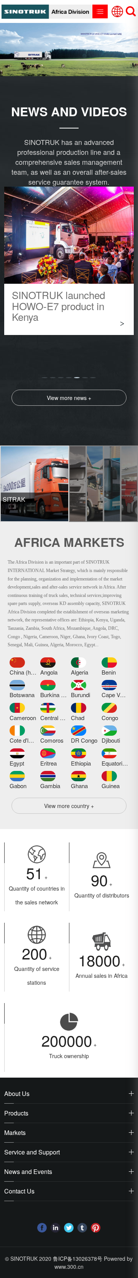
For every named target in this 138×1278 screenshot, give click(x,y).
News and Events (28, 1171)
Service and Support (32, 1152)
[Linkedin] (55, 1227)
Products (16, 1113)
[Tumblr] (82, 1227)
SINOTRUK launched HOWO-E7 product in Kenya (58, 306)
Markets (15, 1132)
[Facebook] (42, 1227)
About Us (17, 1093)
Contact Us (19, 1191)
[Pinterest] (95, 1227)
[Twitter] (69, 1227)
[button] (45, 377)
